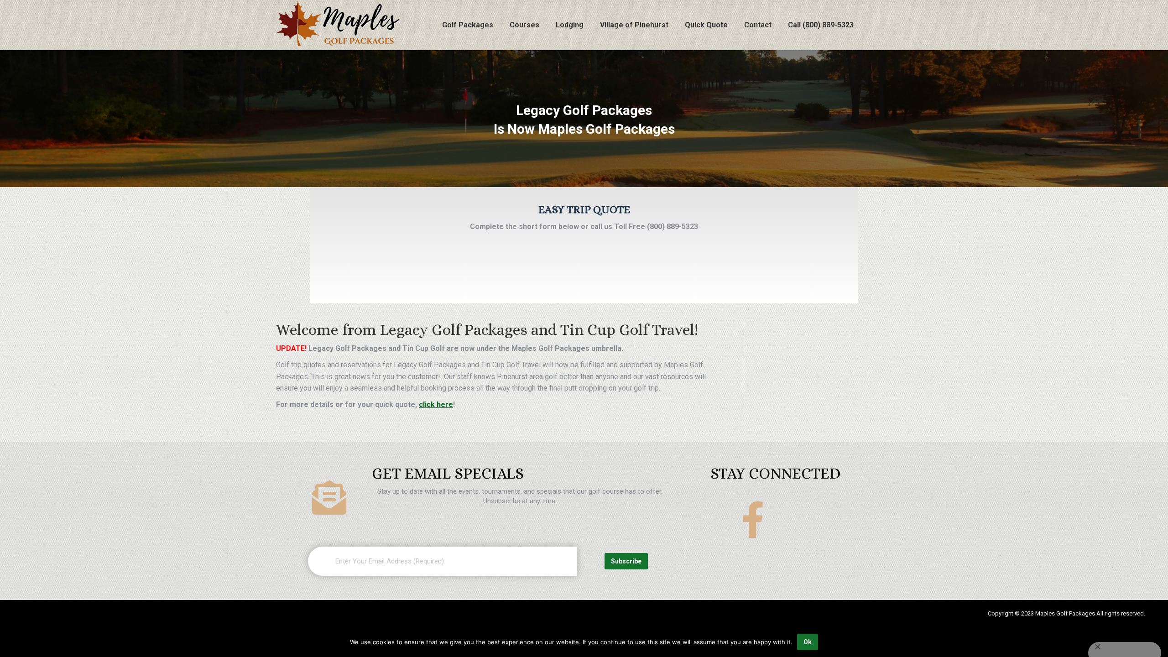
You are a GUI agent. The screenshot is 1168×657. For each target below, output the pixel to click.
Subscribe (626, 561)
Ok (807, 642)
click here (436, 404)
